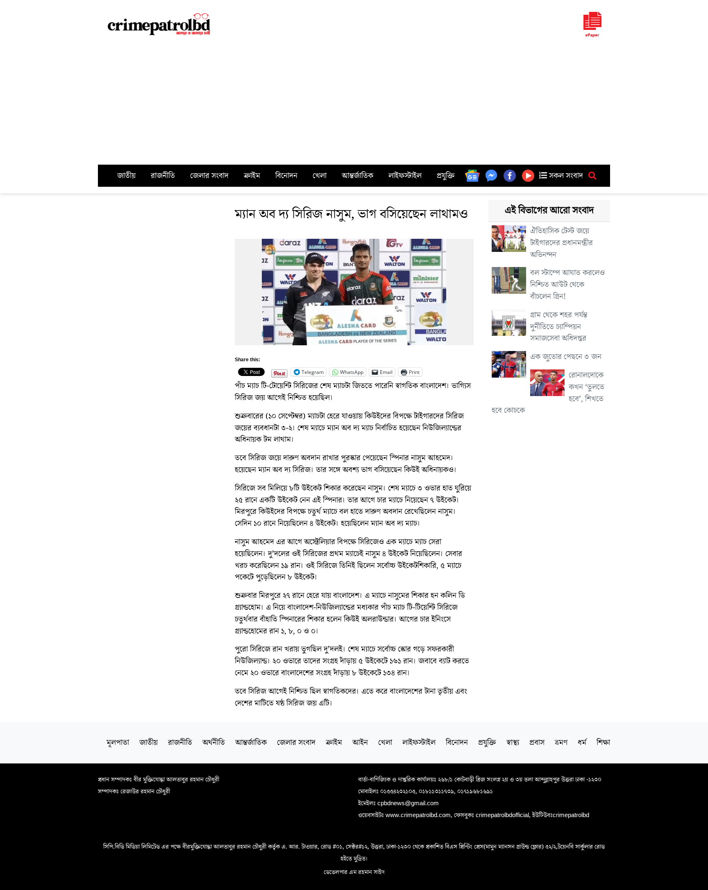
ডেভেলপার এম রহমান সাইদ (354, 871)
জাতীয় (126, 175)
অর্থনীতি (213, 742)
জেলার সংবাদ (209, 175)
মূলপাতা (118, 742)
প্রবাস (537, 742)
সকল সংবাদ (565, 175)
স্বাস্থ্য (512, 742)
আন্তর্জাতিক (357, 175)
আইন (360, 742)
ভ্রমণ (561, 742)
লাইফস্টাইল (405, 175)
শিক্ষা (603, 742)
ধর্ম (582, 742)
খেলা (320, 175)
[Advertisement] (354, 103)
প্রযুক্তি (446, 175)
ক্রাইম (252, 175)
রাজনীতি (163, 175)
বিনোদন (286, 175)
